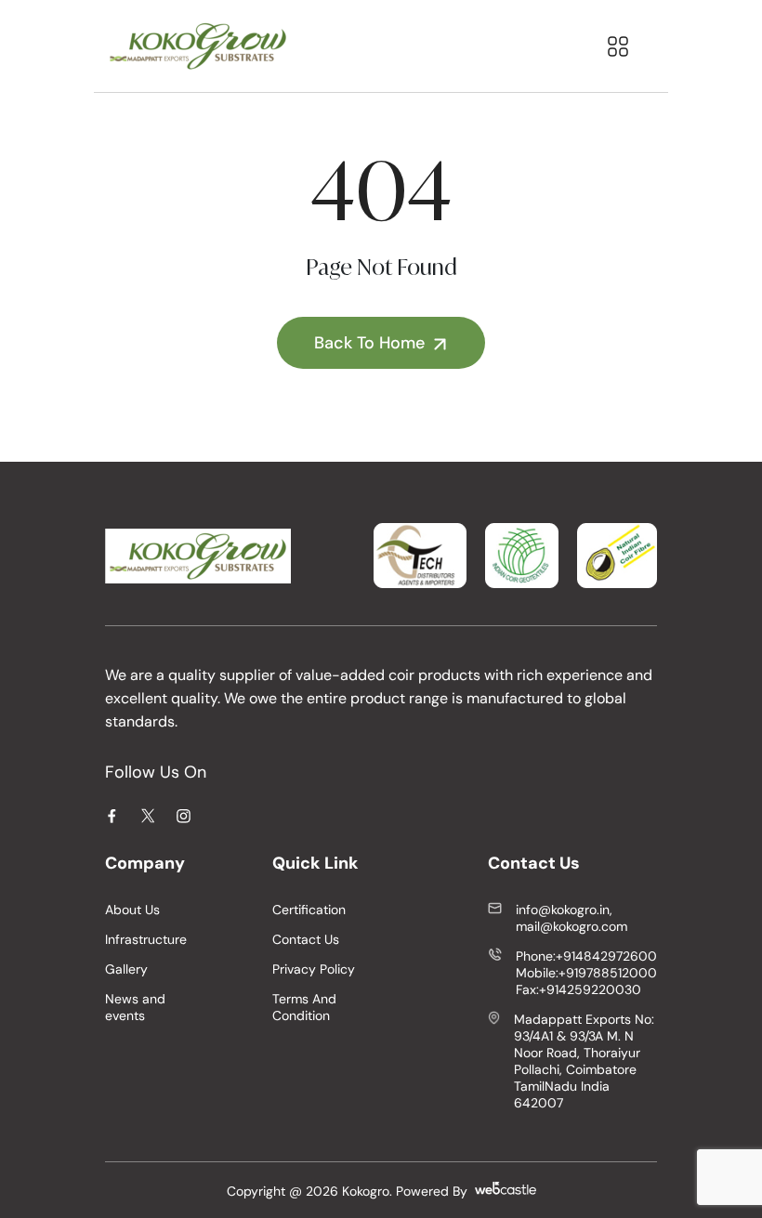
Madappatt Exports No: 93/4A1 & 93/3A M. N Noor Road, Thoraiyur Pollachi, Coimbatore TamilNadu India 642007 (584, 1061)
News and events (135, 1007)
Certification (309, 909)
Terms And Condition (304, 1007)
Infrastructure (146, 939)
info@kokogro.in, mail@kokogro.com (571, 918)
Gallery (126, 969)
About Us (132, 909)
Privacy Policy (313, 969)
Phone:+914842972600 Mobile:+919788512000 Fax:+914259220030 (586, 973)
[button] (618, 46)
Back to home (369, 343)
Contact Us (305, 939)
